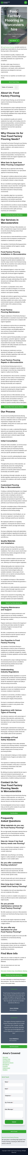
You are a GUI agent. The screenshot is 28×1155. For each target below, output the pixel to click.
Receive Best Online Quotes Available (14, 406)
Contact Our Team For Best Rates (14, 215)
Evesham (5, 1066)
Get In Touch (14, 1131)
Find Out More (14, 813)
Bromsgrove (6, 1064)
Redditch (5, 1070)
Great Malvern (18, 971)
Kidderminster (6, 1068)
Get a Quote (13, 40)
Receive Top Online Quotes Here (14, 603)
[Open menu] (25, 2)
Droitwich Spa (10, 971)
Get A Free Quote (14, 1046)
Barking (25, 971)
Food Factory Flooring (8, 47)
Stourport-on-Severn (8, 1062)
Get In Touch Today (14, 82)
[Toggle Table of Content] (15, 87)
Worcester (3, 971)
